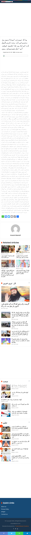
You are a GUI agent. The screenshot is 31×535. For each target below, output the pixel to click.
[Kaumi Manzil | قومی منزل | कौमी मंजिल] (7, 1)
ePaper (3, 512)
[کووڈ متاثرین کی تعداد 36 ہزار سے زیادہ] (5, 395)
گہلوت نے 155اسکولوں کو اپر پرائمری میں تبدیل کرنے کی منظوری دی (20, 457)
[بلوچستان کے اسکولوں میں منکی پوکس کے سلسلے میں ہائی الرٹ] (5, 414)
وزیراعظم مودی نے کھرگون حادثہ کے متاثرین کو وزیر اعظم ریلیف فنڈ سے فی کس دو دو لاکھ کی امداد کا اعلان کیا (7, 273)
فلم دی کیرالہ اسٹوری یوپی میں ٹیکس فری (7, 256)
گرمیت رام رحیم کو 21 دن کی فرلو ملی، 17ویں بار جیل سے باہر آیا (15, 305)
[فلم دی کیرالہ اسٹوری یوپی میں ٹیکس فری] (8, 249)
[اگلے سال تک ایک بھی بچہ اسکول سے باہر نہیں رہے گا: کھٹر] (5, 444)
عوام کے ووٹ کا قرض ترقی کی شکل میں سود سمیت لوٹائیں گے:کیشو (22, 271)
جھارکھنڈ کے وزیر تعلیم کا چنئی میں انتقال (20, 449)
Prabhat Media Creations (22, 526)
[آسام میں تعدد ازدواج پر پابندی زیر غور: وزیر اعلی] (23, 249)
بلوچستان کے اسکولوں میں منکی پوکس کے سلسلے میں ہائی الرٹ (19, 412)
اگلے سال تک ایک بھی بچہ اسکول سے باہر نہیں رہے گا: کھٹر (20, 442)
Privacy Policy (5, 509)
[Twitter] (16, 529)
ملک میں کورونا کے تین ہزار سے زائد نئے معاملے (20, 405)
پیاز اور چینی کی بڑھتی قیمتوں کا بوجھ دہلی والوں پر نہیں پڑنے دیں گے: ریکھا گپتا (21, 340)
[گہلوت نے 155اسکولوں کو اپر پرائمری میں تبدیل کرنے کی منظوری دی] (5, 458)
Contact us (4, 514)
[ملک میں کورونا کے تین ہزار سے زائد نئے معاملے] (5, 406)
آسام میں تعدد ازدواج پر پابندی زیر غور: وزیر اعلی (22, 256)
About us (3, 506)
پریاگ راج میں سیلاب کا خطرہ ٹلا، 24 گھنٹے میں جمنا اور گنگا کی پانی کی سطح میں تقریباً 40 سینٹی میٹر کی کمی (21, 315)
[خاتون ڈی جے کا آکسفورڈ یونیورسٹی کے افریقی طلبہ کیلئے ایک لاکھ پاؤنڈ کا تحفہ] (5, 436)
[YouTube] (18, 529)
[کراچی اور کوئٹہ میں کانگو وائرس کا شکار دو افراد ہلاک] (5, 387)
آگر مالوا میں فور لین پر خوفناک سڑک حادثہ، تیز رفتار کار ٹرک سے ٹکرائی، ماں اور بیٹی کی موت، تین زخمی (20, 324)
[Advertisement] (15, 20)
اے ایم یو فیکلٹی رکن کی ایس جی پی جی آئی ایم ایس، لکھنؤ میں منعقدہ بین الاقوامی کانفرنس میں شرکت (20, 332)
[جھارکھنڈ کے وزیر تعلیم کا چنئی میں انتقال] (5, 451)
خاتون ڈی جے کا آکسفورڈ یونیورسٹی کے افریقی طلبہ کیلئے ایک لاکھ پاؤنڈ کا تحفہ (21, 435)
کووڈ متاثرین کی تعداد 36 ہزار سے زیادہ (20, 393)
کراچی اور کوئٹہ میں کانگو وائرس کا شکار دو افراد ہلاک (19, 386)
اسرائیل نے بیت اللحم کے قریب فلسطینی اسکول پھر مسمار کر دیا (20, 427)
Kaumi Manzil (15, 235)
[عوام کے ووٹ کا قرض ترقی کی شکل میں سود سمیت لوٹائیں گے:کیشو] (23, 263)
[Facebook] (14, 529)
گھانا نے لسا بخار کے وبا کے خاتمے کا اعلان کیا (11, 399)
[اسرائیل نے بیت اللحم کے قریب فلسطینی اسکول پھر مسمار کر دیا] (5, 429)
